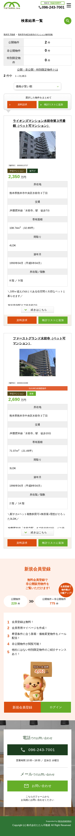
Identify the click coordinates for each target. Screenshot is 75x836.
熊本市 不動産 (9, 34)
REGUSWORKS (64, 821)
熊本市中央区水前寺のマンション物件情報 (35, 34)
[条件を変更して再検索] (67, 20)
